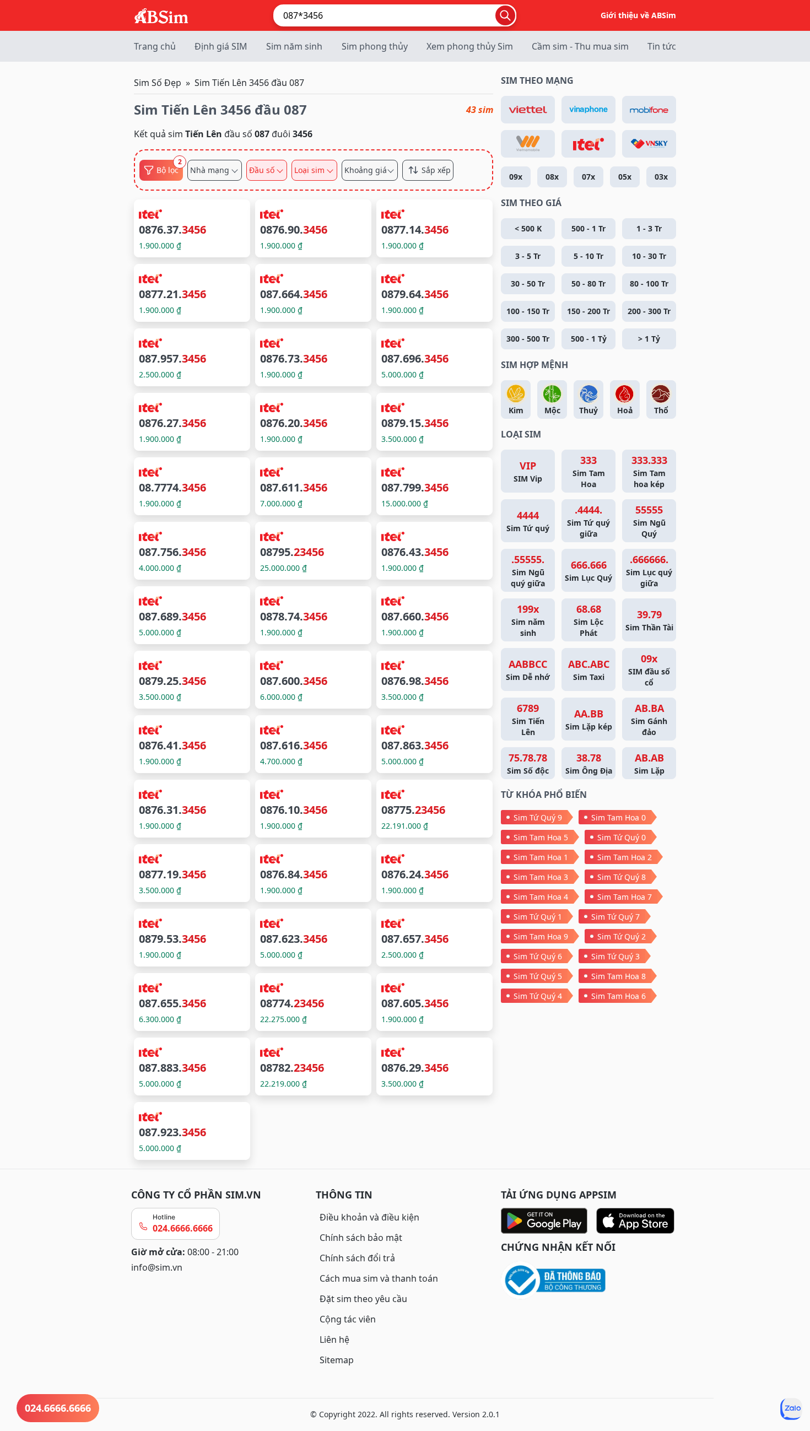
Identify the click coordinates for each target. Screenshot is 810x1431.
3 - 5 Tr (528, 256)
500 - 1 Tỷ (589, 338)
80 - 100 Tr (649, 283)
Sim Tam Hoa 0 (618, 817)
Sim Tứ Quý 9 (538, 817)
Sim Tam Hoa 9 (541, 936)
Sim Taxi (588, 669)
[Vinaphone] (588, 109)
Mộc (552, 410)
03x (661, 176)
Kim (516, 410)
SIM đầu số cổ (649, 670)
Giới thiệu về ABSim (638, 15)
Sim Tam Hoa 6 (618, 996)
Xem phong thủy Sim (469, 46)
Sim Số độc (528, 763)
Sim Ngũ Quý (649, 521)
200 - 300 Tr (649, 311)
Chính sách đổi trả (357, 1258)
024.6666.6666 (183, 1228)
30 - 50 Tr (528, 283)
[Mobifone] (649, 109)
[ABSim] (161, 14)
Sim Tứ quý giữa (588, 521)
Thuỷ (588, 410)
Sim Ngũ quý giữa (528, 570)
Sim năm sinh (294, 46)
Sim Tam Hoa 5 (541, 837)
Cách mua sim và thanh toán (379, 1278)
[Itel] (588, 144)
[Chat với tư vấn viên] (791, 1409)
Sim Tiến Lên (528, 719)
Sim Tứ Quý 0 (621, 837)
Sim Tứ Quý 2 (621, 936)
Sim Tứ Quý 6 (538, 956)
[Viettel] (528, 109)
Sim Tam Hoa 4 (541, 897)
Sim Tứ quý (527, 521)
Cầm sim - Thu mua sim (580, 46)
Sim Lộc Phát (588, 620)
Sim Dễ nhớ (528, 669)
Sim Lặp (649, 763)
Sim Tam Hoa (589, 471)
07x (588, 176)
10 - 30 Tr (649, 256)
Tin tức (661, 46)
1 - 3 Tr (649, 228)
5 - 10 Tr (588, 256)
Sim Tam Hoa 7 (624, 897)
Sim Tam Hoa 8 (618, 976)
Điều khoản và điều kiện (369, 1217)
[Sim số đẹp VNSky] (649, 144)
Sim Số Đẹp (157, 83)
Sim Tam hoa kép (649, 471)
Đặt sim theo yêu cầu (363, 1299)
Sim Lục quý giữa (649, 570)
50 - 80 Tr (588, 283)
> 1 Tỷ (649, 338)
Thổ (661, 410)
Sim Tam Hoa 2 (624, 857)
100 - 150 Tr (527, 311)
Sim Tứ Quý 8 (621, 877)
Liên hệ (334, 1339)
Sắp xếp (436, 170)
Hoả (625, 410)
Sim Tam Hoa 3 (541, 877)
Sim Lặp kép (588, 719)
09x (515, 176)
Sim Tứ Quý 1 (538, 916)
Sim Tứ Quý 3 (615, 956)
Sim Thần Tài (649, 620)
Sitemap (337, 1360)
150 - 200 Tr (588, 311)
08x (552, 176)
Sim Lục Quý (588, 570)
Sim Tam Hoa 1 (541, 857)
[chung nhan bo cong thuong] (590, 1281)
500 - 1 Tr (588, 228)
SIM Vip (528, 471)
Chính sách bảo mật (361, 1238)
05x (624, 176)
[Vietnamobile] (528, 144)
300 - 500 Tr (527, 338)
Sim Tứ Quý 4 (538, 996)
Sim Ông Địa (588, 763)
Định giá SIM (221, 46)
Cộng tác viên (348, 1319)
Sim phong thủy (375, 46)
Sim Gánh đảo (649, 719)
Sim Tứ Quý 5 (538, 976)
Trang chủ (155, 46)
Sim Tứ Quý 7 (615, 916)
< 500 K (528, 228)
